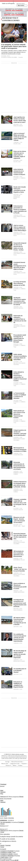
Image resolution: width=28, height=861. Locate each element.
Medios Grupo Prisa (14, 774)
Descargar (3, 859)
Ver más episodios (5, 822)
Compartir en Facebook (6, 851)
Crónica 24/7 (3, 816)
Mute (1, 790)
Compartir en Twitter (6, 852)
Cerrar (2, 832)
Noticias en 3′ (4, 796)
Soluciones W (8, 765)
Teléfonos (14, 765)
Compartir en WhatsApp (7, 855)
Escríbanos (20, 765)
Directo (21, 796)
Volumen (2, 792)
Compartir (21, 822)
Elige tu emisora (21, 5)
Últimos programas (13, 796)
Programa (11, 3)
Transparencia (24, 763)
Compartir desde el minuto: (9, 860)
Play (1, 793)
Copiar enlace (4, 857)
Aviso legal (7, 761)
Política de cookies (4, 763)
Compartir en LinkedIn (6, 854)
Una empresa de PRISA (14, 770)
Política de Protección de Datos (17, 761)
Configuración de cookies (15, 763)
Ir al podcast (14, 822)
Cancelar (7, 845)
